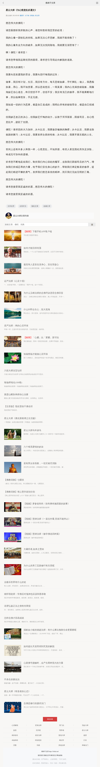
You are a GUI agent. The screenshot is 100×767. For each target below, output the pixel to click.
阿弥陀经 (38, 740)
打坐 (85, 740)
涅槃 (14, 745)
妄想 (14, 730)
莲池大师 (62, 735)
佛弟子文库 (50, 3)
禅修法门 (85, 745)
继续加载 (50, 719)
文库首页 (11, 206)
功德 (38, 745)
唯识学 (61, 740)
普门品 (61, 725)
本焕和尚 (15, 740)
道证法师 (38, 735)
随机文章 (34, 206)
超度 (85, 735)
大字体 (27, 15)
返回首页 (41, 755)
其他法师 (62, 745)
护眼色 (32, 15)
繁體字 (22, 15)
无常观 (38, 730)
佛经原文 (53, 755)
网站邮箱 (59, 755)
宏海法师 (38, 725)
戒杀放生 (15, 735)
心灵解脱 (15, 725)
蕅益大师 (85, 725)
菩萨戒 (61, 730)
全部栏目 (23, 206)
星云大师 (85, 730)
